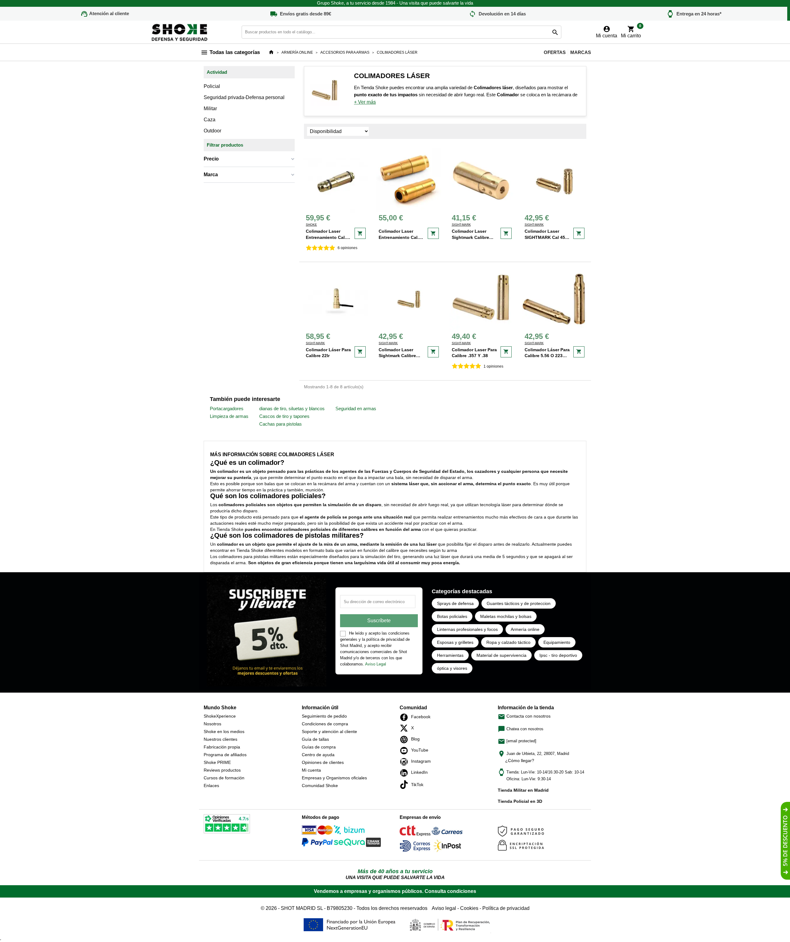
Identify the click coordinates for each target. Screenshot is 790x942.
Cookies (469, 908)
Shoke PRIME (217, 762)
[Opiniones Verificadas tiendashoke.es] (227, 824)
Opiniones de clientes (323, 762)
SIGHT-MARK (461, 224)
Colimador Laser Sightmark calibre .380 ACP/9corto (470, 237)
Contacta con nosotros (524, 716)
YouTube (405, 750)
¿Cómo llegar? (519, 760)
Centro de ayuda (318, 754)
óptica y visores (452, 668)
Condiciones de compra (325, 723)
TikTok (405, 784)
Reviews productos (222, 770)
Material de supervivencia (501, 655)
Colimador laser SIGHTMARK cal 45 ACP (545, 237)
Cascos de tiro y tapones (284, 416)
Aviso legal (444, 908)
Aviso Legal (375, 664)
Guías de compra (319, 746)
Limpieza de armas (229, 416)
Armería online (525, 629)
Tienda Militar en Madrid (523, 790)
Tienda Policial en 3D (520, 801)
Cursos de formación (224, 777)
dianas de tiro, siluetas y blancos (292, 408)
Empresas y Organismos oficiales (334, 777)
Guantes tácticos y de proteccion (519, 603)
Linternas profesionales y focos (467, 629)
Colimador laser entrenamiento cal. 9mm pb (326, 237)
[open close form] (785, 841)
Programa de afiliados (225, 754)
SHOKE (311, 224)
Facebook (405, 717)
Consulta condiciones (450, 891)
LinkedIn (405, 773)
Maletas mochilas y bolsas (505, 616)
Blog (405, 739)
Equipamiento (556, 642)
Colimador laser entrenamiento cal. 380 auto (399, 237)
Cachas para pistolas (280, 424)
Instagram (405, 761)
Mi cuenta (311, 770)
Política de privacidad (506, 908)
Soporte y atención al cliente (329, 731)
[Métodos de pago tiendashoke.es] (317, 831)
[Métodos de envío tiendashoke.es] (415, 832)
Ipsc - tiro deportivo (558, 655)
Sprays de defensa (455, 603)
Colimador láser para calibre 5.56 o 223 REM (547, 355)
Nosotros (212, 723)
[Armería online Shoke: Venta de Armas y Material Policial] (180, 31)
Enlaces (211, 785)
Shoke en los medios (224, 731)
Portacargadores (226, 408)
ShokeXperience (220, 716)
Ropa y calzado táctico (508, 642)
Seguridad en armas (355, 408)
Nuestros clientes (220, 739)
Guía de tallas (315, 739)
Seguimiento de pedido (324, 716)
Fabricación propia (222, 746)
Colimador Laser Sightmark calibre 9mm (397, 355)
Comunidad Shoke (320, 785)
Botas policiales (452, 616)
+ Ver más (365, 102)
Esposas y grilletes (455, 642)
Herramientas (450, 655)
